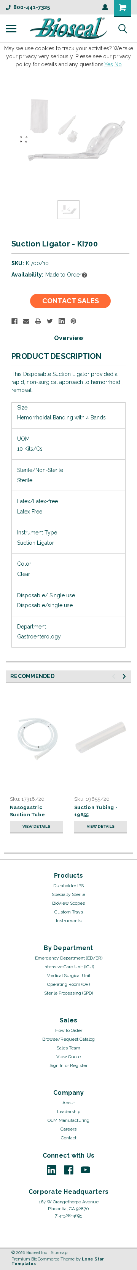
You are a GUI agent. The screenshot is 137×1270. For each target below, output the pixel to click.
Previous (115, 676)
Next (125, 676)
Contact (68, 1137)
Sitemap (59, 1252)
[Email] (26, 321)
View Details (36, 826)
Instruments (68, 920)
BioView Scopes (68, 903)
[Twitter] (50, 321)
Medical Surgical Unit (68, 975)
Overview (68, 338)
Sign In (56, 1065)
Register (79, 1065)
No (118, 64)
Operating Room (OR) (68, 984)
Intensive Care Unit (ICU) (68, 966)
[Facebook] (14, 321)
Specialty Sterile (68, 894)
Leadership (68, 1111)
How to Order (68, 1030)
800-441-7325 (31, 7)
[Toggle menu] (11, 28)
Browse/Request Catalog (68, 1039)
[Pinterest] (73, 321)
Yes (108, 64)
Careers (68, 1129)
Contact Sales (70, 301)
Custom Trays (68, 912)
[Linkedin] (62, 321)
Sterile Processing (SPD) (68, 993)
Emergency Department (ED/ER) (68, 958)
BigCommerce (45, 1259)
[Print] (38, 321)
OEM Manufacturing (68, 1120)
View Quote (68, 1056)
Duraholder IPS (68, 885)
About (68, 1102)
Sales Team (68, 1048)
